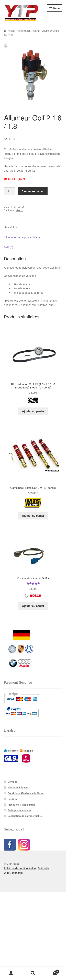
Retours (12, 799)
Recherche (33, 973)
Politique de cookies (19, 810)
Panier (51, 970)
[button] (5, 46)
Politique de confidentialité (20, 868)
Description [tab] (11, 227)
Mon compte (11, 973)
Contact (12, 781)
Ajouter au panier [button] (33, 411)
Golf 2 (36, 30)
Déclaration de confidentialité (25, 816)
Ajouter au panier (32, 191)
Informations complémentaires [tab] (22, 237)
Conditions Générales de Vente (25, 793)
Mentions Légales (18, 787)
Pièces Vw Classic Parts (21, 804)
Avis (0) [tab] (8, 247)
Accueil (11, 30)
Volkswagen (24, 30)
